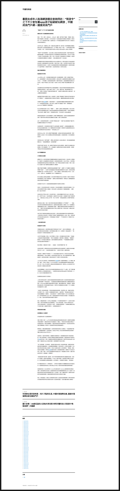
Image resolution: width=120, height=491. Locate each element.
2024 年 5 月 (26, 456)
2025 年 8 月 (26, 436)
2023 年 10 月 (26, 464)
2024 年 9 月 (26, 451)
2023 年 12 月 (26, 463)
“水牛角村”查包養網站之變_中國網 (86, 31)
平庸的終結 (26, 9)
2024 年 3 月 (26, 459)
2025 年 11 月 (26, 432)
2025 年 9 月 (26, 435)
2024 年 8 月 (26, 452)
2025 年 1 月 (26, 446)
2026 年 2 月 (26, 428)
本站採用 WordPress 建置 (32, 485)
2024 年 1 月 (26, 461)
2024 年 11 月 (26, 448)
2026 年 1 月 (26, 430)
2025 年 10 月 (26, 434)
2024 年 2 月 (26, 460)
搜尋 (79, 19)
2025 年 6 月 (26, 439)
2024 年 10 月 (26, 449)
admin (23, 33)
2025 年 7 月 (26, 438)
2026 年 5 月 (26, 425)
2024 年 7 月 (26, 453)
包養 (39, 339)
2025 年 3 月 (26, 443)
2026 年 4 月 (26, 426)
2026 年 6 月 (26, 423)
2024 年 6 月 (26, 455)
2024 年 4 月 (26, 457)
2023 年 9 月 (26, 465)
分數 (24, 477)
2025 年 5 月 (26, 440)
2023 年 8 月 (26, 466)
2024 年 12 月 (26, 447)
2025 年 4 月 (26, 442)
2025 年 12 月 (26, 431)
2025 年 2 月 (26, 444)
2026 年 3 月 (26, 427)
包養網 (45, 101)
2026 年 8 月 (26, 421)
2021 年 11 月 (26, 468)
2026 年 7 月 (26, 422)
